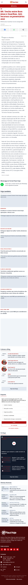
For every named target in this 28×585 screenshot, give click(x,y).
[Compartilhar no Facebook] (5, 29)
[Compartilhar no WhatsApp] (14, 29)
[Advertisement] (14, 332)
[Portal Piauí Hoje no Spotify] (17, 549)
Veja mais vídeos (14, 477)
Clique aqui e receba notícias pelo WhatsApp (16, 183)
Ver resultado (14, 425)
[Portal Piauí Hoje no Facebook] (2, 549)
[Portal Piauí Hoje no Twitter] (8, 549)
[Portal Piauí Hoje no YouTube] (11, 549)
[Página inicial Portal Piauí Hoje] (14, 2)
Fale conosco (19, 579)
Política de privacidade (10, 579)
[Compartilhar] (23, 29)
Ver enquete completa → (14, 428)
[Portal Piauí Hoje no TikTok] (14, 549)
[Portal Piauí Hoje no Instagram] (5, 549)
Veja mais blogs (14, 388)
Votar (14, 422)
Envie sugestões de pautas (11, 185)
